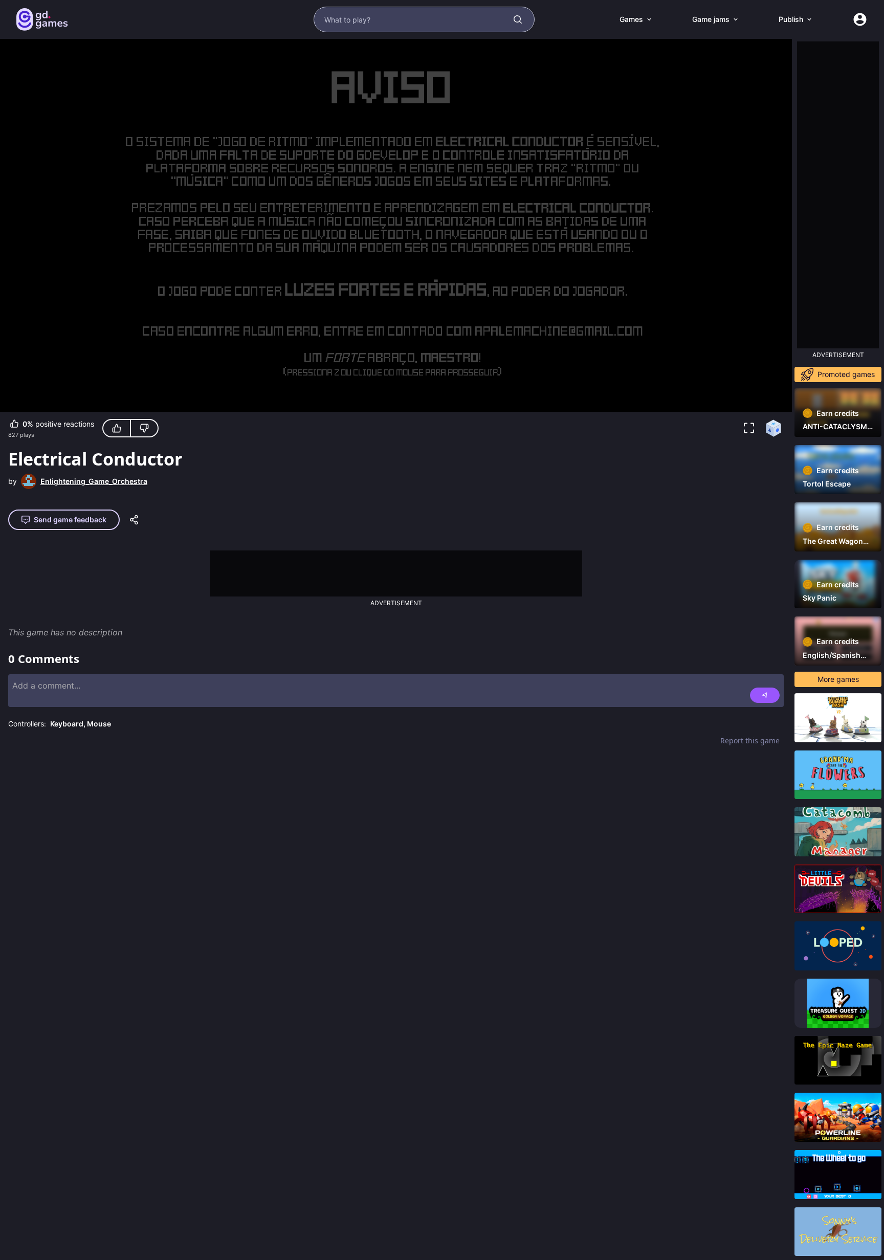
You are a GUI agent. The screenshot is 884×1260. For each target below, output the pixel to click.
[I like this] (116, 428)
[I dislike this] (144, 428)
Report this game (750, 740)
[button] (749, 428)
